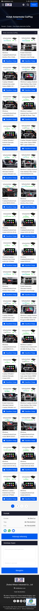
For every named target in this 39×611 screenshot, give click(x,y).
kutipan (34, 4)
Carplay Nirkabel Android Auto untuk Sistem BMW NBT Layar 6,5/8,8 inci (28, 142)
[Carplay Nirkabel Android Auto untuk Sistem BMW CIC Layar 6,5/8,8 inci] (9, 73)
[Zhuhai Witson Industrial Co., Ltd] (9, 5)
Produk (9, 26)
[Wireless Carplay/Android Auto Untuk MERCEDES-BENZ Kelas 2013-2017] (9, 190)
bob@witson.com (8, 1)
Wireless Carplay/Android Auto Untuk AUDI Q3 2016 (27, 230)
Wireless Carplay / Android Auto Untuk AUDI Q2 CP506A (8, 259)
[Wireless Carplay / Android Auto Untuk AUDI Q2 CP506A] (9, 248)
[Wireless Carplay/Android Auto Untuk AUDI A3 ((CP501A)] (28, 248)
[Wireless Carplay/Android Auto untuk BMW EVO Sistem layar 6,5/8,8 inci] (9, 102)
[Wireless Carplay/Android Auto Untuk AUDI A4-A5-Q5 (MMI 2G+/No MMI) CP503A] (9, 219)
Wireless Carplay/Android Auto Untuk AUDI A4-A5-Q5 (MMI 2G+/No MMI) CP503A (9, 232)
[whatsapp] (9, 531)
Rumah (3, 26)
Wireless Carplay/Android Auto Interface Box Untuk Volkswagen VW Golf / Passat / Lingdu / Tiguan (28, 203)
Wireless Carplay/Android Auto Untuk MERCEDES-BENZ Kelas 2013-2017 (9, 203)
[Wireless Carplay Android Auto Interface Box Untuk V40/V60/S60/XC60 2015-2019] (28, 161)
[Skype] (5, 530)
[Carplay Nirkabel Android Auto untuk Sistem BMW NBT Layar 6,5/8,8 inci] (28, 131)
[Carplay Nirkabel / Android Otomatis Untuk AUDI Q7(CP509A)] (9, 131)
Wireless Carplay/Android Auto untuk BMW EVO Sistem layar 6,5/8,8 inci (9, 115)
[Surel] (13, 530)
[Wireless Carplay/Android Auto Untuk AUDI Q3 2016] (28, 219)
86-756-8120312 (33, 1)
